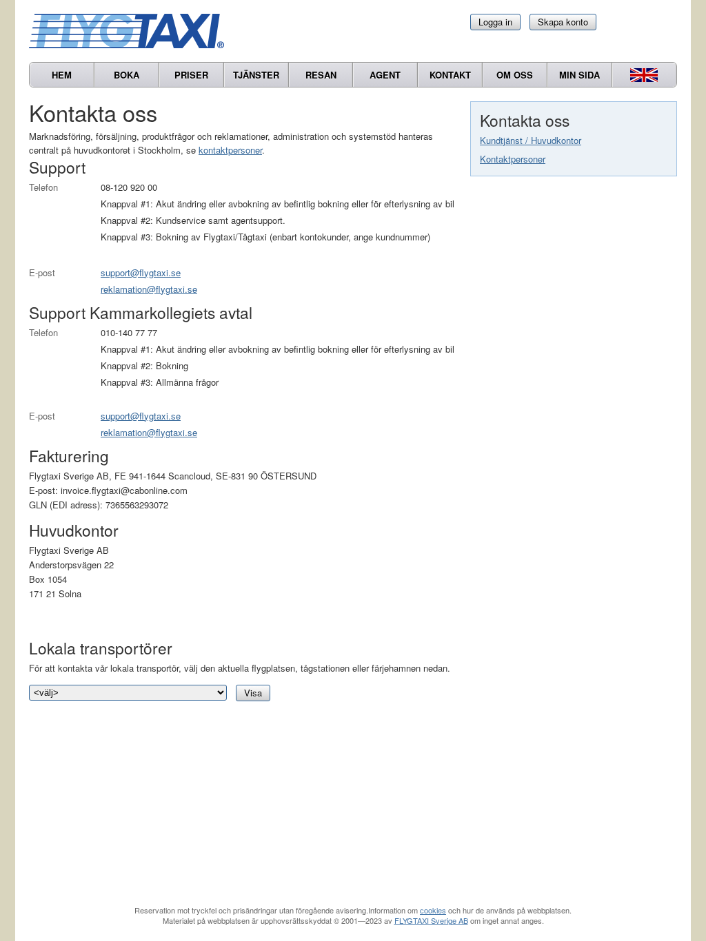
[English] (644, 75)
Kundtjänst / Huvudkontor (530, 140)
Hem (62, 74)
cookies (433, 910)
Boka (126, 74)
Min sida (579, 74)
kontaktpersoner (230, 149)
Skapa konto (563, 21)
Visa (253, 692)
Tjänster (256, 74)
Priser (191, 74)
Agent (385, 74)
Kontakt (450, 74)
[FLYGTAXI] (132, 31)
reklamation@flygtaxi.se (149, 289)
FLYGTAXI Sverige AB (431, 920)
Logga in (495, 21)
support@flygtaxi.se (141, 272)
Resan (320, 74)
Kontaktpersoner (512, 158)
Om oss (514, 74)
